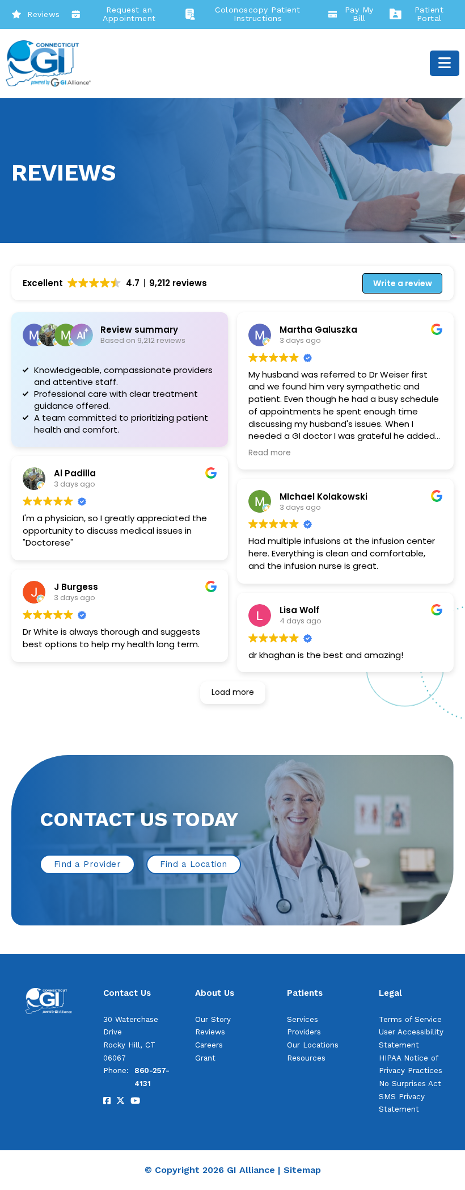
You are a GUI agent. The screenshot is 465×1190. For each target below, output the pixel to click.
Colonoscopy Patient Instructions (258, 14)
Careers (209, 1045)
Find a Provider (87, 864)
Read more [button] (269, 453)
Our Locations (313, 1045)
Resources (306, 1058)
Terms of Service (410, 1019)
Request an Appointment (129, 14)
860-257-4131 (152, 1077)
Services (302, 1019)
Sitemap (302, 1169)
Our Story (213, 1019)
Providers (304, 1032)
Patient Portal (429, 14)
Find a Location (193, 864)
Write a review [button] (402, 283)
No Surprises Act (410, 1083)
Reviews (43, 14)
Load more (233, 692)
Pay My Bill (359, 14)
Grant (205, 1058)
